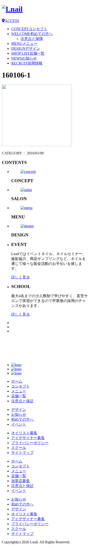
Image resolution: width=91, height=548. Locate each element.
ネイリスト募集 (24, 433)
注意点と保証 (22, 401)
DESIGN (25, 48)
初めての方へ (22, 419)
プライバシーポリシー (30, 443)
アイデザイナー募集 (28, 438)
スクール (18, 448)
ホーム (16, 381)
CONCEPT (29, 29)
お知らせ (18, 414)
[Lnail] (19, 357)
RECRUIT (26, 63)
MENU (24, 44)
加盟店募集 (20, 481)
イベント (18, 424)
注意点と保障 (32, 39)
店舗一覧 (18, 396)
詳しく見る (20, 277)
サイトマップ (22, 453)
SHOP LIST (28, 53)
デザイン (18, 410)
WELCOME (32, 34)
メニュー (18, 391)
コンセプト (20, 386)
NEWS (24, 58)
